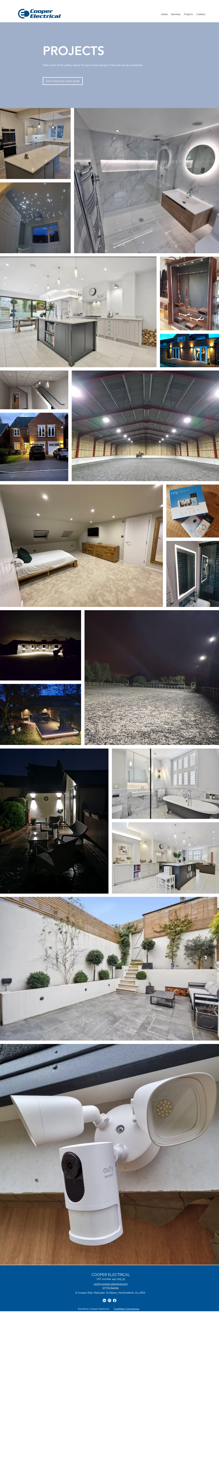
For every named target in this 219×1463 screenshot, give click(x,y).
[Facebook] (114, 1300)
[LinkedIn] (104, 1300)
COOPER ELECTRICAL (111, 1274)
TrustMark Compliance (126, 1308)
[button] (175, 14)
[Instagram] (109, 1300)
